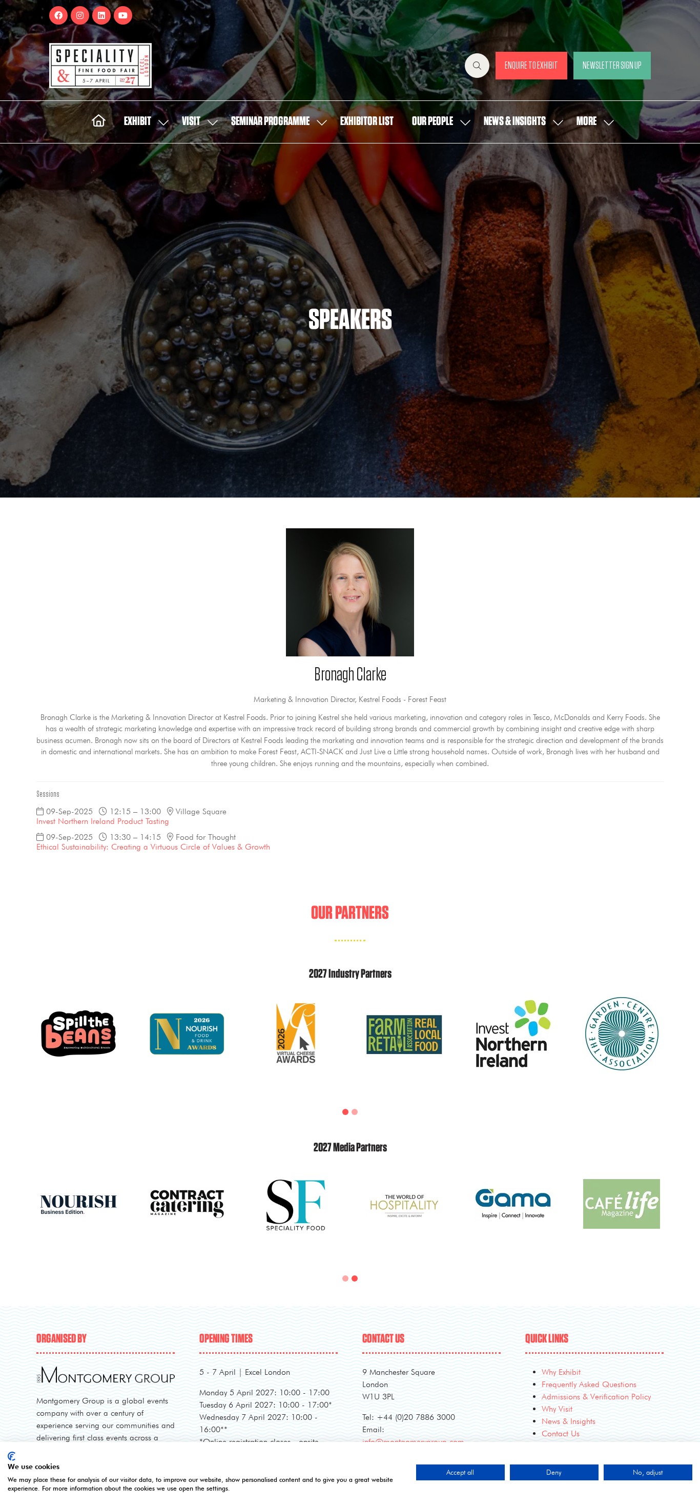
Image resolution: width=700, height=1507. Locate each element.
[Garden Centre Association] (622, 1046)
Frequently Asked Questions (589, 1384)
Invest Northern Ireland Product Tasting (102, 821)
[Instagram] (80, 15)
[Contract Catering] (404, 1216)
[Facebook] (58, 15)
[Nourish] (296, 1216)
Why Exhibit (561, 1372)
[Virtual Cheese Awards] (296, 1046)
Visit (191, 121)
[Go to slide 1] (345, 1112)
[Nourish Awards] (187, 1046)
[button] (477, 65)
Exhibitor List (367, 121)
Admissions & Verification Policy (596, 1396)
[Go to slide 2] (355, 1112)
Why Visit (557, 1409)
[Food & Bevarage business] (187, 1216)
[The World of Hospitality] (622, 1216)
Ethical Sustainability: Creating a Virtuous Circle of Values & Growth (153, 847)
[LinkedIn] (101, 15)
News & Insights (515, 121)
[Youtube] (123, 15)
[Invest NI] (513, 1046)
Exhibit (137, 121)
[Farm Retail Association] (404, 1046)
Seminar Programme (270, 121)
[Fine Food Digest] (78, 1216)
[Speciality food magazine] (513, 1216)
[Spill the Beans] (78, 1046)
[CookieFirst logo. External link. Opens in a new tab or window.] (11, 1456)
